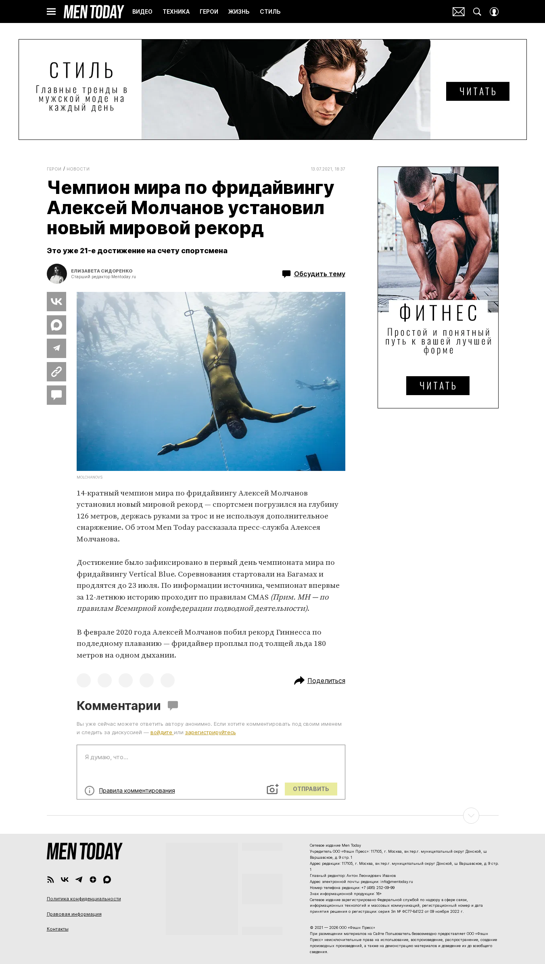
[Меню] (51, 11)
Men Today (94, 11)
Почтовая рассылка (459, 11)
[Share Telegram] (56, 348)
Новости (78, 169)
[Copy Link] (56, 371)
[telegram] (79, 879)
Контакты (58, 929)
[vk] (65, 879)
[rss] (50, 879)
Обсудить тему (319, 274)
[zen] (93, 879)
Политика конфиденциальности (84, 899)
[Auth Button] (494, 11)
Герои (54, 169)
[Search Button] (477, 11)
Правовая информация (74, 914)
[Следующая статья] (273, 816)
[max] (107, 879)
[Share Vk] (56, 301)
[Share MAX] (56, 325)
